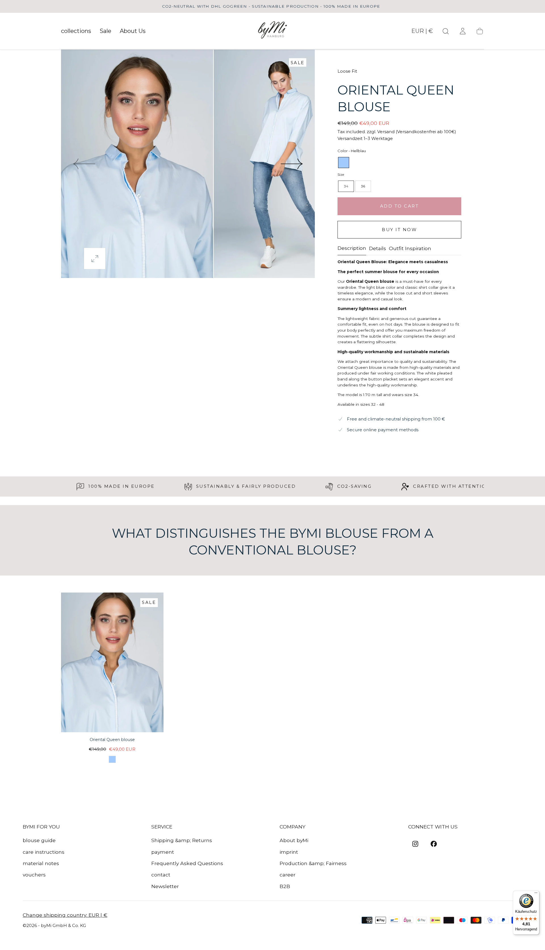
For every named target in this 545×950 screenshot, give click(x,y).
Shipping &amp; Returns (181, 840)
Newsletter (165, 886)
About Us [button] (133, 31)
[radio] (344, 162)
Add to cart (399, 206)
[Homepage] (272, 31)
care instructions (43, 852)
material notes (41, 863)
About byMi (294, 840)
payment (162, 852)
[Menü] (536, 894)
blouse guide (39, 840)
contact (160, 875)
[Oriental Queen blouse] (112, 662)
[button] (422, 32)
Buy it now (399, 229)
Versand (386, 131)
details (377, 248)
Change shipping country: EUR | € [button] (65, 915)
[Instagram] (415, 844)
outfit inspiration (410, 248)
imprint (289, 852)
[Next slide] (292, 163)
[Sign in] (462, 31)
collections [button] (76, 31)
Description (352, 248)
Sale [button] (105, 31)
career (287, 875)
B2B (285, 886)
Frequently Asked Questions (187, 863)
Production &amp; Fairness (313, 863)
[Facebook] (434, 844)
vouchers (34, 875)
